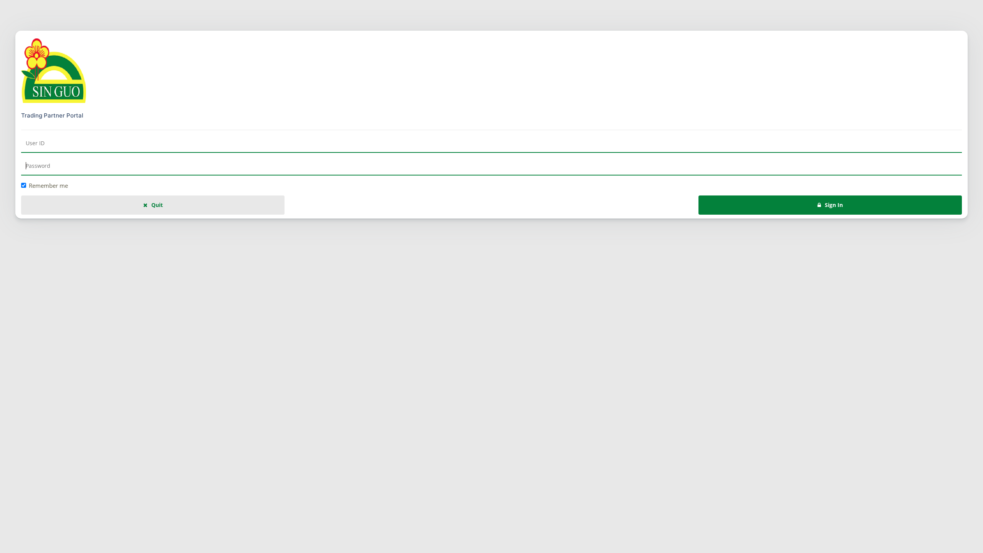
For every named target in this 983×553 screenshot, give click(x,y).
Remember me (48, 185)
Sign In (834, 205)
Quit (157, 205)
